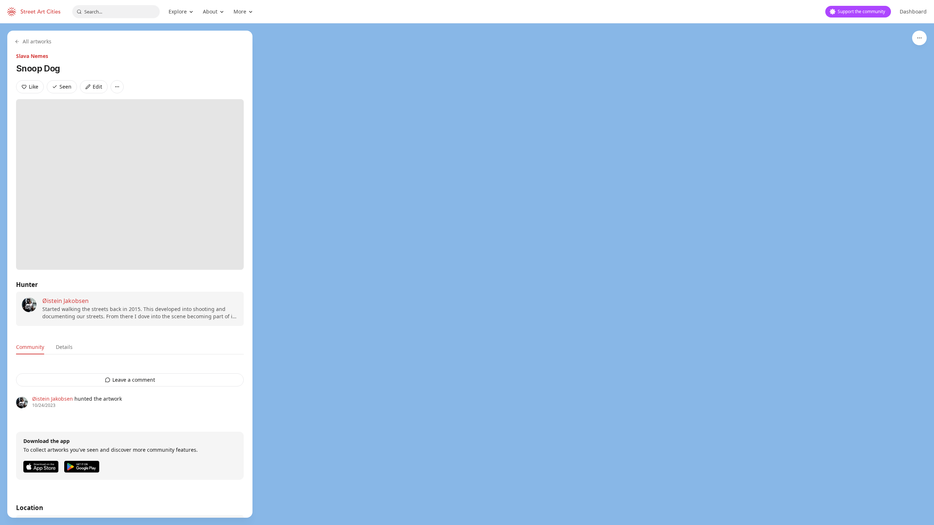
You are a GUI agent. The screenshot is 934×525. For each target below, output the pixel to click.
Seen (65, 86)
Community (30, 346)
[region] (467, 274)
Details (64, 346)
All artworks (37, 41)
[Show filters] (919, 38)
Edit (97, 86)
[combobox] (116, 11)
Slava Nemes (32, 55)
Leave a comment (133, 379)
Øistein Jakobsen (65, 301)
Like (33, 86)
